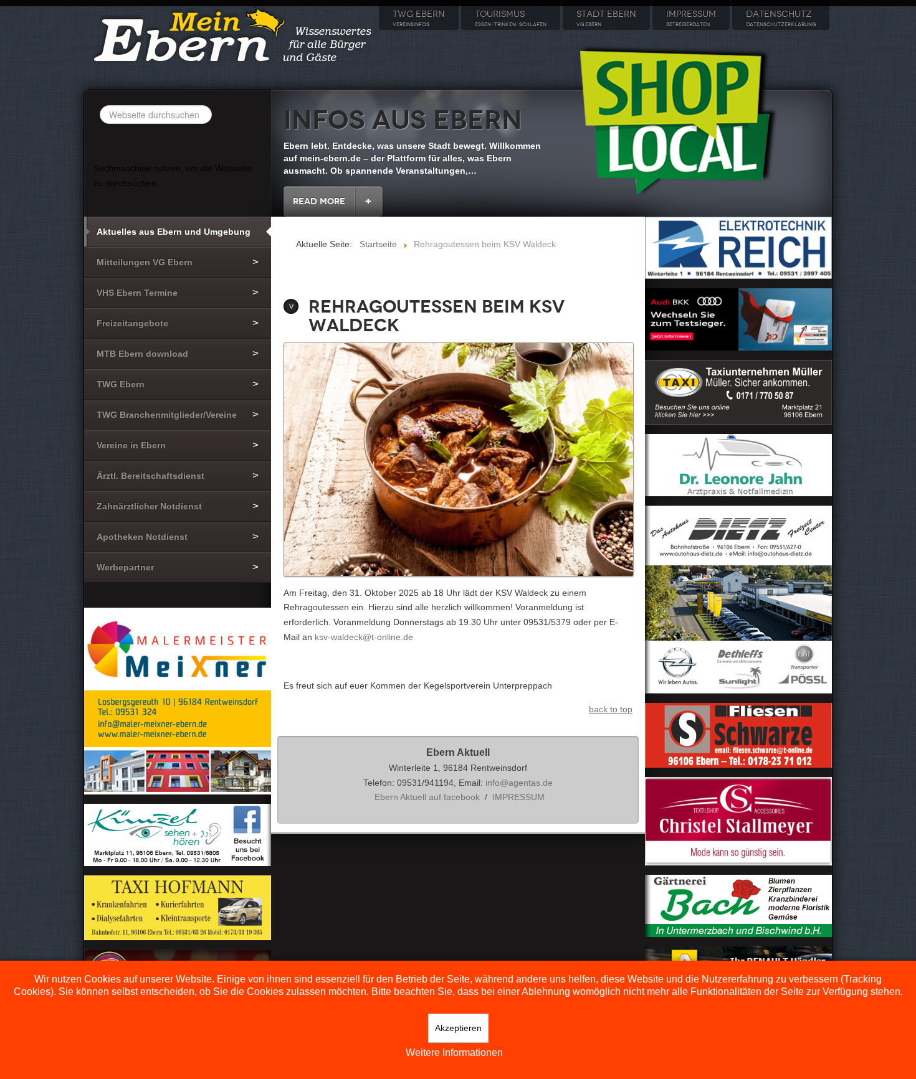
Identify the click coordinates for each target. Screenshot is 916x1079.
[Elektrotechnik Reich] (738, 247)
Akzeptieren (458, 1028)
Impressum (691, 18)
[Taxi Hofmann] (177, 907)
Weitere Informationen (454, 1052)
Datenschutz (781, 18)
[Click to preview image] (459, 460)
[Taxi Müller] (738, 391)
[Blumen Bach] (738, 905)
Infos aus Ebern (403, 120)
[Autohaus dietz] (738, 598)
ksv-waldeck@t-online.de (364, 637)
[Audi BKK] (738, 318)
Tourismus (510, 18)
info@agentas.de (519, 783)
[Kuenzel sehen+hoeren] (177, 834)
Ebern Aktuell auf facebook (427, 797)
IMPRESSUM (518, 797)
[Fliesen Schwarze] (738, 734)
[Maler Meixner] (177, 700)
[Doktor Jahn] (738, 464)
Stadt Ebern (606, 18)
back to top (610, 709)
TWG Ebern (419, 18)
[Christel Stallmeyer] (738, 821)
